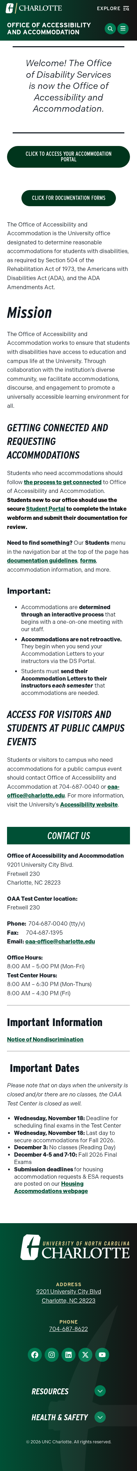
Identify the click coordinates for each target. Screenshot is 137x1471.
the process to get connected (63, 482)
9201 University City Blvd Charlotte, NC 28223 (68, 1296)
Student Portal (45, 509)
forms (88, 560)
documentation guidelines (42, 560)
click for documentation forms (68, 198)
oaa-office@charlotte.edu (60, 941)
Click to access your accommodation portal (69, 157)
